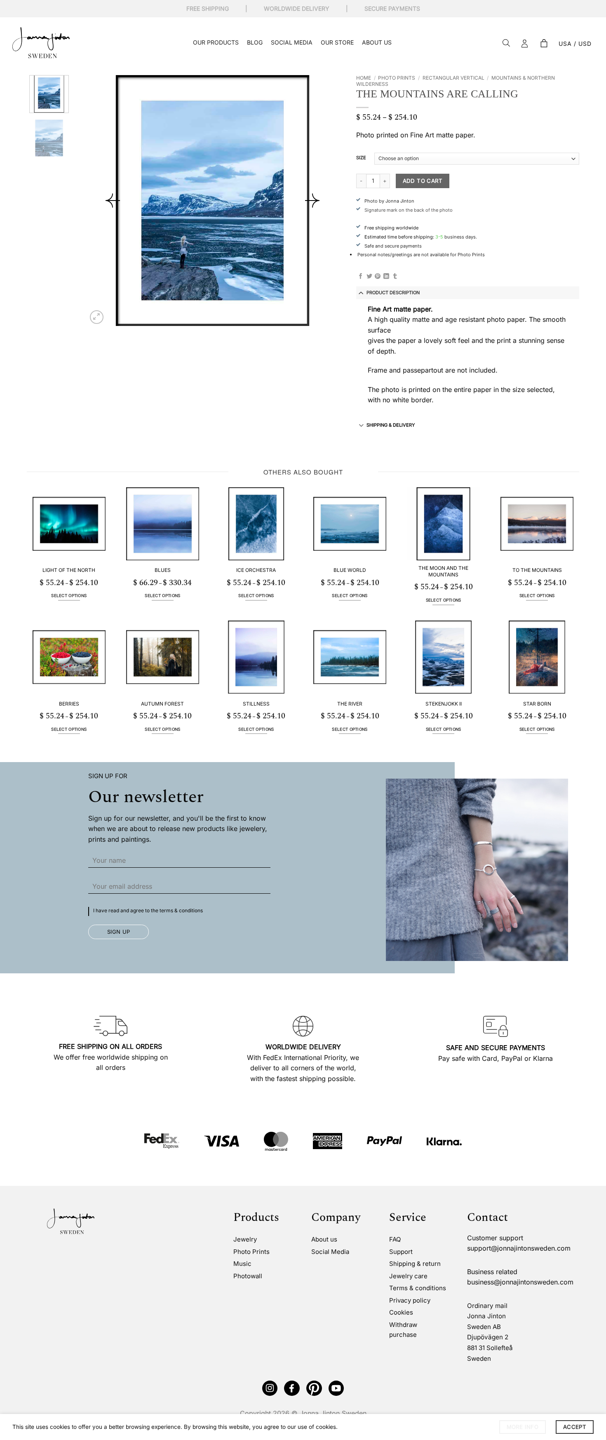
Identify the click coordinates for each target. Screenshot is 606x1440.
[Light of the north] (69, 523)
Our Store (337, 42)
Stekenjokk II (443, 704)
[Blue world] (349, 523)
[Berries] (69, 657)
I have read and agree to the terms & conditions (148, 910)
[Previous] (113, 200)
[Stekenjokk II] (443, 657)
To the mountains (537, 570)
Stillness (256, 704)
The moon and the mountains (443, 571)
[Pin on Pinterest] (378, 276)
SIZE (361, 158)
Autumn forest (162, 704)
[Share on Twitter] (369, 276)
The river (349, 704)
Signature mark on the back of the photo (408, 210)
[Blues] (162, 523)
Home (363, 78)
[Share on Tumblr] (395, 276)
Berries (69, 704)
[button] (544, 44)
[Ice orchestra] (256, 523)
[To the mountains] (536, 523)
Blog (255, 42)
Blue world (350, 570)
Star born (537, 704)
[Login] (525, 44)
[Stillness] (256, 657)
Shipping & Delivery (390, 425)
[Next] (312, 200)
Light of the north (68, 570)
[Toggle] (361, 292)
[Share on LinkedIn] (386, 276)
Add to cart (422, 180)
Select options (69, 595)
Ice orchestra (256, 570)
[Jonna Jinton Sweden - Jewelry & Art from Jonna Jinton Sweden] (41, 42)
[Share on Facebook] (361, 276)
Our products (216, 42)
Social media (291, 42)
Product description (393, 292)
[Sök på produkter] (506, 43)
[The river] (349, 657)
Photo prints (396, 78)
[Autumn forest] (162, 657)
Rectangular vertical (453, 78)
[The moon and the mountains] (443, 523)
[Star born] (536, 657)
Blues (163, 570)
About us (377, 42)
